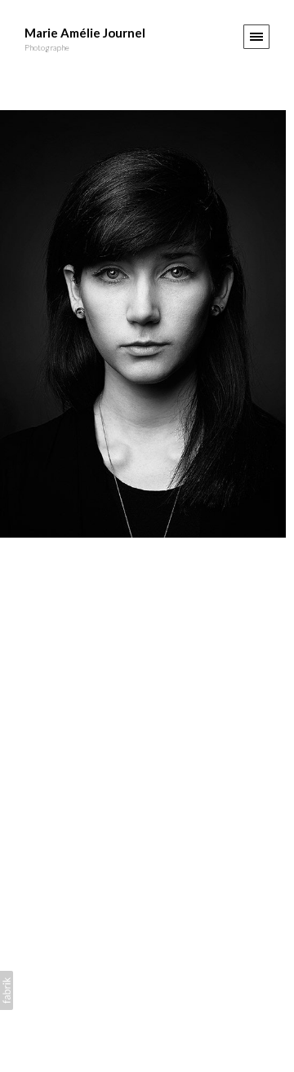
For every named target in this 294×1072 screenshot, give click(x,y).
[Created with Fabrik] (6, 990)
